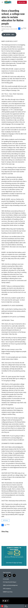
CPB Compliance (7, 588)
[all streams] (26, 606)
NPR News (5, 520)
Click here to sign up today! (14, 562)
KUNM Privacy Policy (7, 591)
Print (24, 28)
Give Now (22, 2)
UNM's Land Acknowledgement (10, 585)
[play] (2, 606)
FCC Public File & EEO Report (9, 582)
